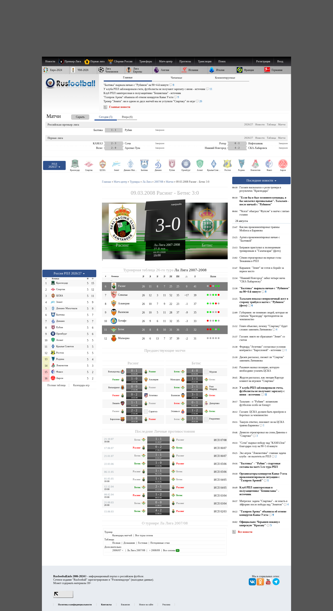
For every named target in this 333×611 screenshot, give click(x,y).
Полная (116, 542)
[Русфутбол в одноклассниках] (261, 584)
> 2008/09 (154, 550)
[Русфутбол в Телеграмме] (276, 584)
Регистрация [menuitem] (263, 61)
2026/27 (248, 124)
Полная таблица (56, 385)
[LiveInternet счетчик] (63, 597)
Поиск (222, 61)
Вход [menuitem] (280, 61)
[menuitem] (122, 61)
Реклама (166, 604)
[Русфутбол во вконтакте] (253, 584)
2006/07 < (118, 550)
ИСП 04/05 (220, 479)
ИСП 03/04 (220, 495)
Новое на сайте (146, 604)
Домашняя (129, 542)
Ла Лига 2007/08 (174, 523)
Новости (260, 124)
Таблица (271, 124)
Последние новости (260, 180)
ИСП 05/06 (220, 464)
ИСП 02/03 (220, 511)
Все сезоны (171, 550)
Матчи (281, 124)
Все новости (245, 531)
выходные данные (142, 579)
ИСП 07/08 (220, 440)
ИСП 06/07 (220, 448)
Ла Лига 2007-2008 (167, 245)
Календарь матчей (122, 535)
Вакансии (125, 604)
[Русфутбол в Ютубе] (269, 584)
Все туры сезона (144, 535)
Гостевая (142, 542)
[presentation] (75, 116)
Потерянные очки (160, 542)
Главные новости (119, 107)
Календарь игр (81, 385)
